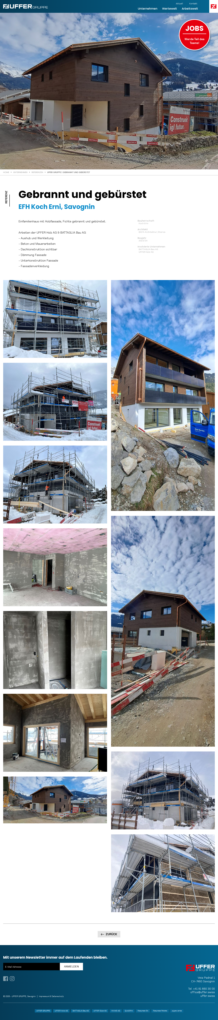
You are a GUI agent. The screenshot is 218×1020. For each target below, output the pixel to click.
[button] (213, 6)
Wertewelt (169, 9)
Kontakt (193, 3)
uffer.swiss (207, 995)
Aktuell (179, 3)
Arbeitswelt (190, 9)
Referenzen (37, 172)
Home (6, 172)
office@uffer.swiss (202, 992)
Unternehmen (147, 9)
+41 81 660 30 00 (204, 988)
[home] (25, 6)
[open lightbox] (55, 319)
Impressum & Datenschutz (51, 996)
